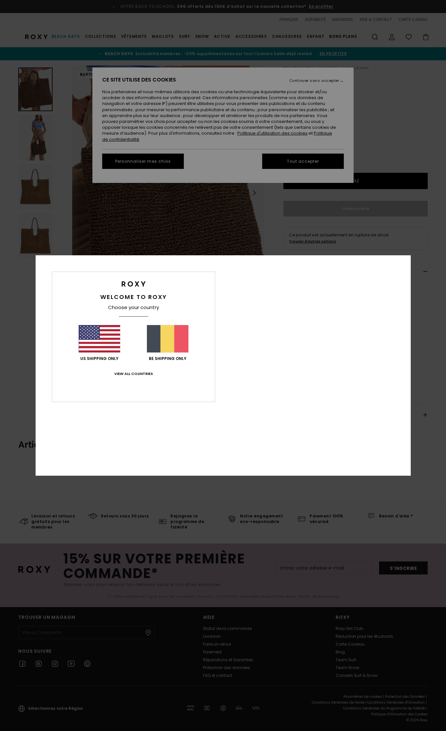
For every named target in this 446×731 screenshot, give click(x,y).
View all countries (133, 373)
